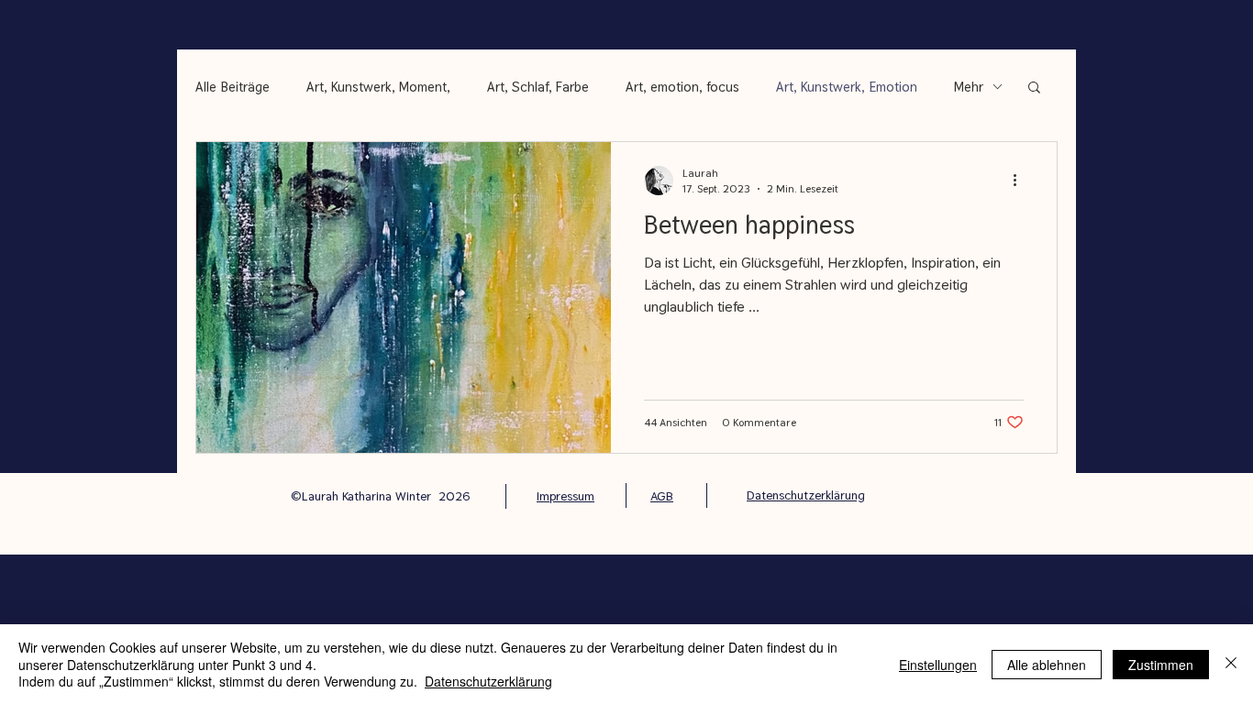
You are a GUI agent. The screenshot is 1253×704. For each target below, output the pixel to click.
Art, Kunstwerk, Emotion (846, 86)
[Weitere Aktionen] (1021, 181)
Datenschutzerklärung (488, 681)
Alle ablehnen (1046, 664)
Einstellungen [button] (938, 664)
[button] (1034, 88)
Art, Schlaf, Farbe (538, 86)
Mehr (968, 86)
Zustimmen (1160, 664)
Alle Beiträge (232, 86)
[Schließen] (1231, 664)
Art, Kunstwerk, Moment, (378, 86)
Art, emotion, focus (682, 86)
